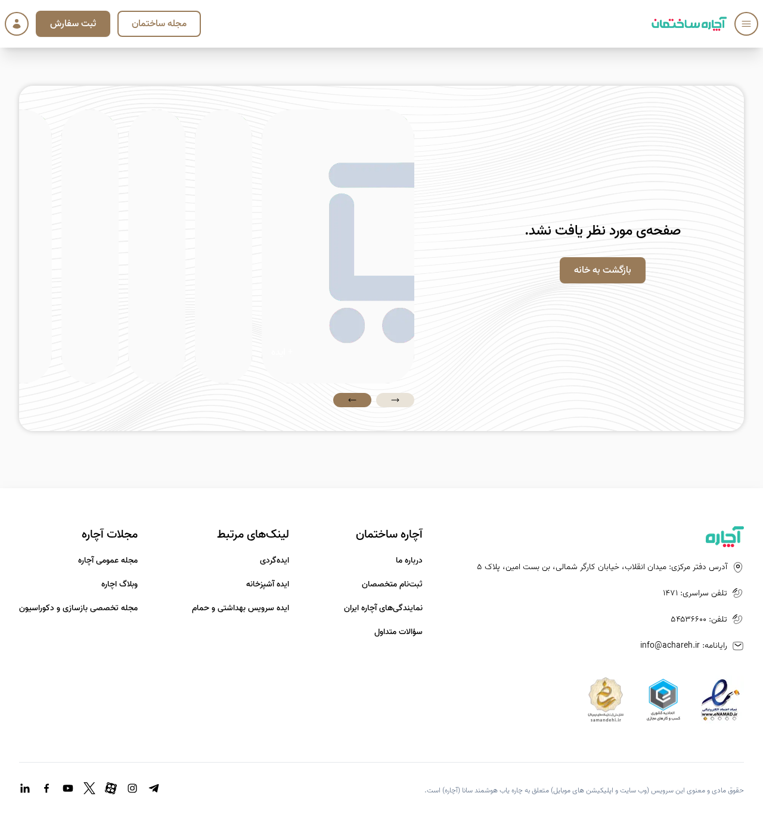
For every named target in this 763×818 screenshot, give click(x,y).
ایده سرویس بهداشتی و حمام (240, 608)
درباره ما (409, 561)
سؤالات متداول (398, 632)
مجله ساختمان (159, 24)
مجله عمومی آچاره (108, 561)
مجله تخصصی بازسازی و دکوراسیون (78, 608)
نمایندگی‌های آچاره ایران (383, 608)
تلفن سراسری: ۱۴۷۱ (695, 594)
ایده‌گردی (274, 561)
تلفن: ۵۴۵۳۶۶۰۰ (699, 620)
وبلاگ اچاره (119, 585)
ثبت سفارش (73, 24)
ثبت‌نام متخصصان (392, 585)
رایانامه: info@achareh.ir (683, 646)
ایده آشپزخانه (267, 585)
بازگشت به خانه (602, 270)
